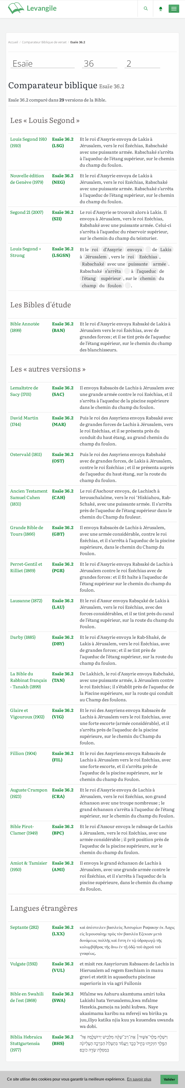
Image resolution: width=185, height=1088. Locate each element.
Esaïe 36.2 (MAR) (62, 420)
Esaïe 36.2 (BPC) (62, 829)
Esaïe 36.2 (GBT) (62, 530)
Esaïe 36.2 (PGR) (62, 567)
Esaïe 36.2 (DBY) (62, 640)
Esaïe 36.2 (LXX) (62, 930)
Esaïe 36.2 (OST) (62, 457)
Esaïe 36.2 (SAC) (62, 390)
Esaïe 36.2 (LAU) (62, 603)
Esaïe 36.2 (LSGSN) (62, 251)
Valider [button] (169, 1079)
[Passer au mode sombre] (160, 8)
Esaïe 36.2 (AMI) (62, 866)
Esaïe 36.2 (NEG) (62, 178)
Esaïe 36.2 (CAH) (62, 493)
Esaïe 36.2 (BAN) (62, 326)
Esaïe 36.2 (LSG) (62, 142)
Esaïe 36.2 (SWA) (62, 996)
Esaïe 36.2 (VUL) (62, 966)
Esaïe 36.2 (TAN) (62, 676)
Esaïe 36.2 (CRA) (62, 792)
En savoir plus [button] (139, 1079)
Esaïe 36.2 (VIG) (62, 713)
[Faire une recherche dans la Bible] (145, 8)
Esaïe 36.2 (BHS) (62, 1039)
